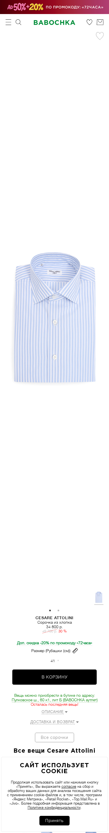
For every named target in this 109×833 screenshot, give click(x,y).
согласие (68, 786)
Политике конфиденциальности (54, 807)
